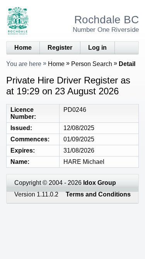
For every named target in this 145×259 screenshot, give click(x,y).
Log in (97, 47)
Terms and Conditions (98, 194)
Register (60, 47)
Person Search (91, 64)
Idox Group (99, 182)
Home (23, 47)
